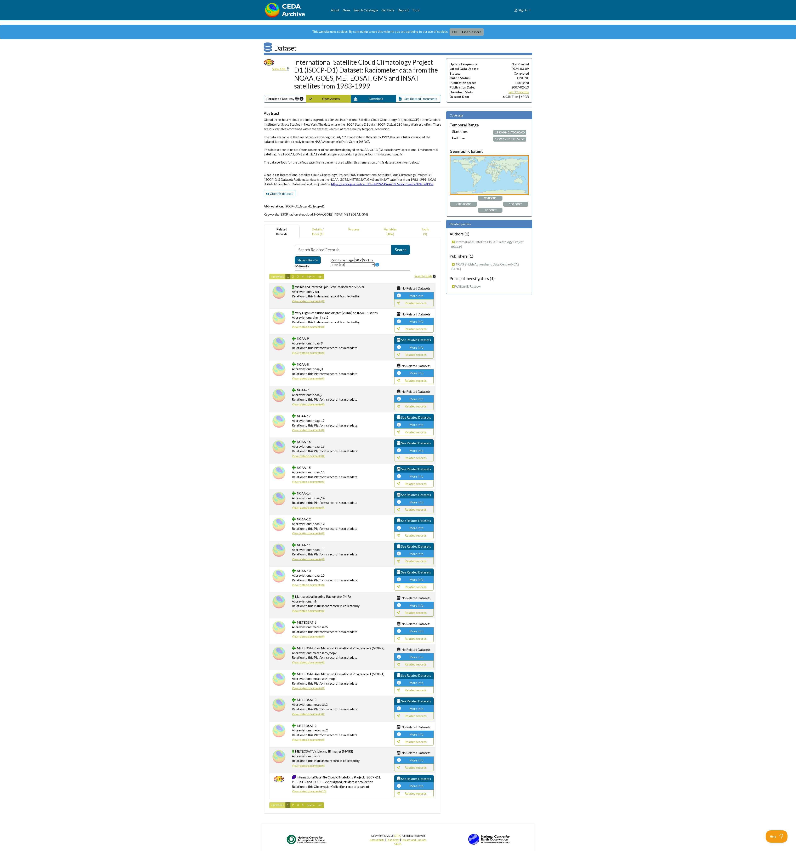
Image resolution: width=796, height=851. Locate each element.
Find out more (471, 32)
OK (454, 32)
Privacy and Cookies (414, 839)
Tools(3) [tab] (425, 231)
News (346, 10)
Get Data (387, 10)
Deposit (403, 10)
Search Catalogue (366, 10)
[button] (373, 99)
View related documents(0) (308, 301)
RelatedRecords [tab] (281, 231)
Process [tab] (353, 229)
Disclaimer (393, 839)
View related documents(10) (309, 791)
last (320, 276)
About (335, 10)
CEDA (398, 843)
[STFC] (489, 839)
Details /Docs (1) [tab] (318, 231)
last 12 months (518, 92)
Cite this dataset (281, 193)
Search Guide (423, 276)
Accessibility (377, 839)
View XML (279, 69)
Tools (416, 10)
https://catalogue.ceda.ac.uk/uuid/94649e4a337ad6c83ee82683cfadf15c (382, 184)
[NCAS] (307, 839)
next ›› (311, 276)
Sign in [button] (523, 10)
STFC (397, 835)
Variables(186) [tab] (390, 231)
